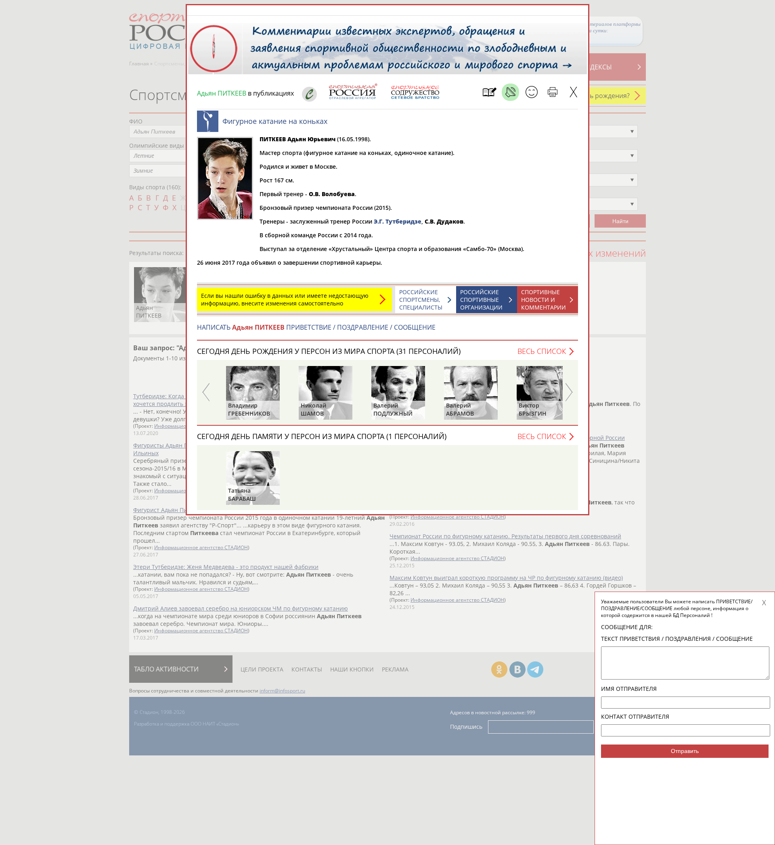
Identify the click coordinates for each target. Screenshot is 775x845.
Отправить (685, 751)
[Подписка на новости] (489, 92)
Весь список (541, 351)
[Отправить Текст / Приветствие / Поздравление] (531, 92)
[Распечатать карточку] (552, 92)
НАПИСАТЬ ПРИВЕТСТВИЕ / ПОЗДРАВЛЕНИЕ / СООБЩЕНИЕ (316, 327)
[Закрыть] (573, 92)
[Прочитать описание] (510, 92)
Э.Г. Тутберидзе (397, 221)
